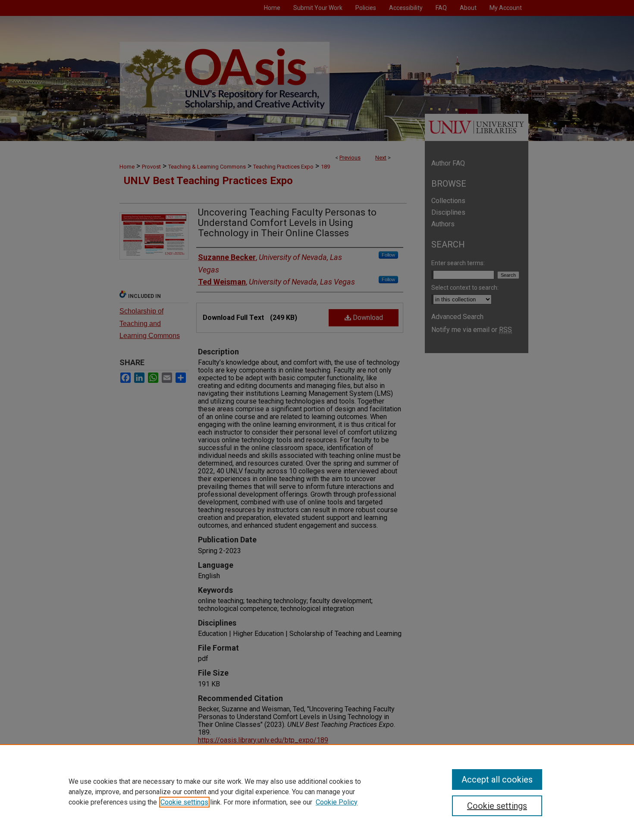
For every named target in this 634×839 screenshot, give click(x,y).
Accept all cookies (497, 779)
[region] (317, 791)
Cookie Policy (337, 802)
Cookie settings (184, 802)
